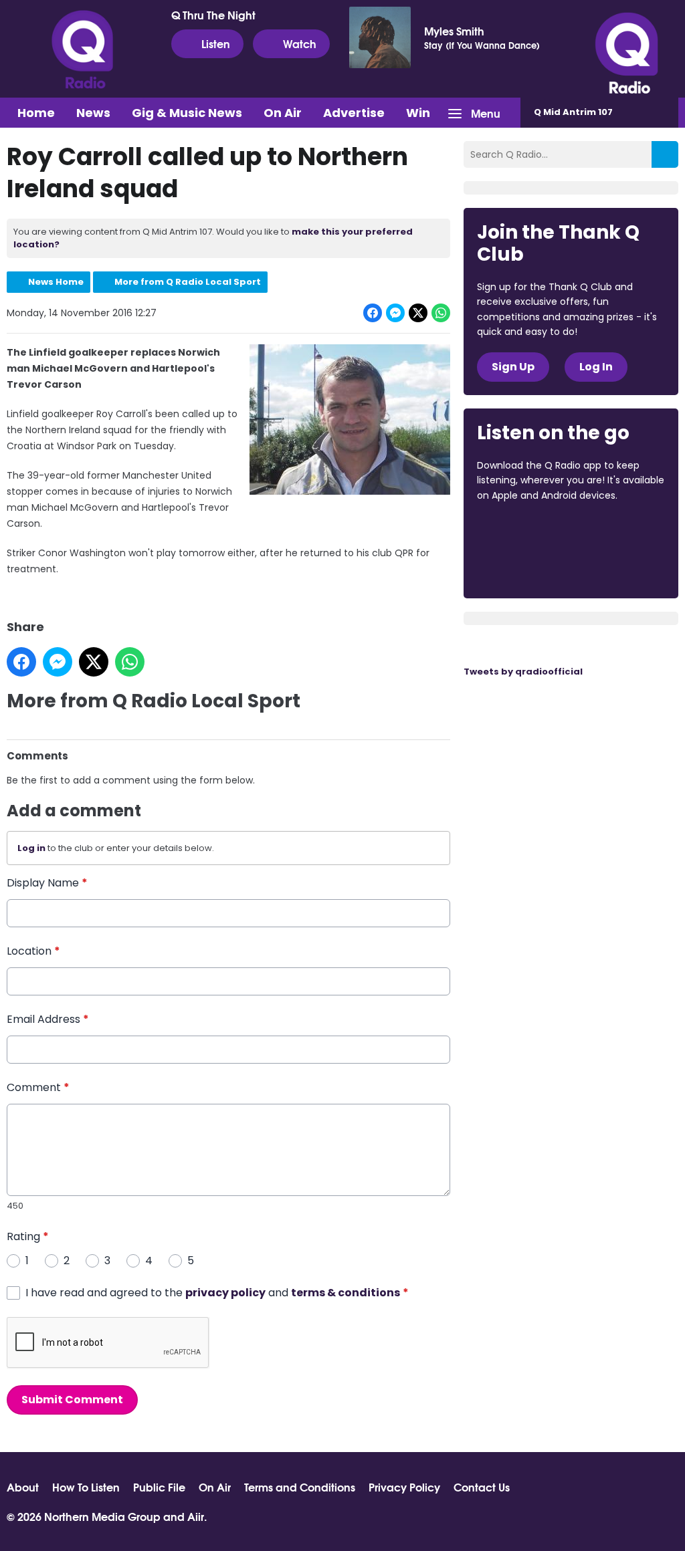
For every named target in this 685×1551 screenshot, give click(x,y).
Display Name (47, 882)
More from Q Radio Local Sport (187, 281)
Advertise (354, 112)
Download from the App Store (529, 531)
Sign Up (513, 366)
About (23, 1487)
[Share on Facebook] (372, 313)
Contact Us (482, 1487)
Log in (31, 848)
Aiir (195, 1516)
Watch (299, 43)
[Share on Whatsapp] (440, 313)
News (93, 112)
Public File (159, 1487)
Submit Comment (72, 1399)
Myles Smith (454, 31)
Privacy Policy (404, 1487)
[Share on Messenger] (395, 313)
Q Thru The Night (213, 15)
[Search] (665, 154)
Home (36, 112)
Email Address (48, 1019)
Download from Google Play (528, 566)
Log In (596, 366)
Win (418, 112)
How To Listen (86, 1487)
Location (33, 951)
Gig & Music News (187, 112)
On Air (283, 112)
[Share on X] (418, 313)
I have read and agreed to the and (217, 1292)
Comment (38, 1087)
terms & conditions (345, 1292)
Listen (215, 43)
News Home (56, 281)
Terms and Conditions (299, 1487)
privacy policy (225, 1292)
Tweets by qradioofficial (523, 671)
